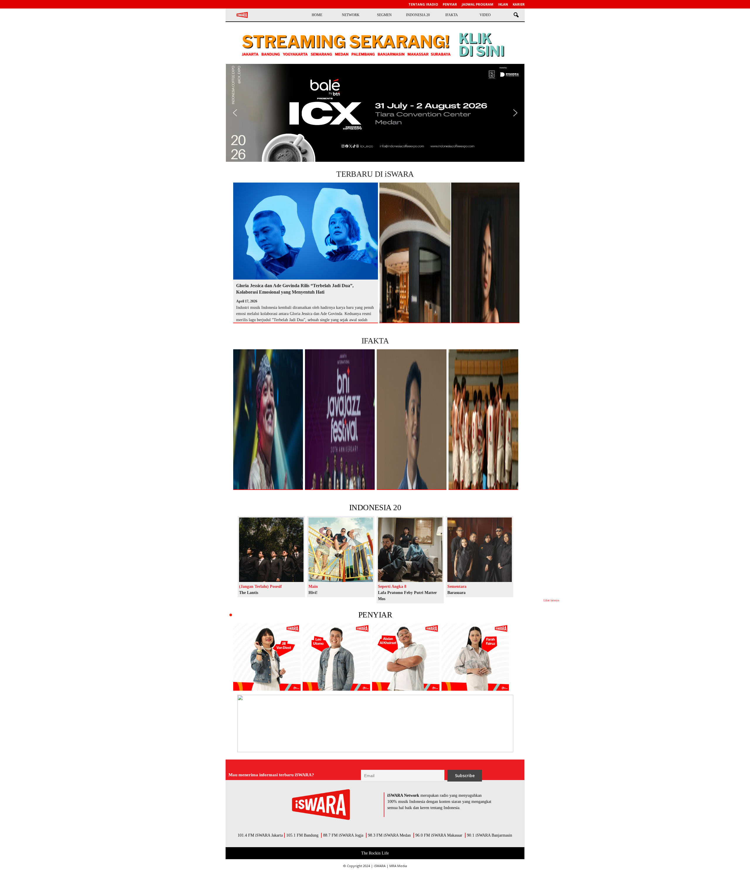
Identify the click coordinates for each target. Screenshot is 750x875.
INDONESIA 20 (418, 15)
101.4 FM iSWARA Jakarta (260, 835)
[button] (515, 15)
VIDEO (485, 15)
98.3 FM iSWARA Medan (389, 835)
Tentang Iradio (423, 4)
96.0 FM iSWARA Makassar (438, 835)
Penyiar (450, 4)
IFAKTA (451, 15)
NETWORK (350, 15)
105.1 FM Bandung (302, 835)
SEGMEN (384, 15)
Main (313, 586)
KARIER (519, 4)
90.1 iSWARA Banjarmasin (489, 835)
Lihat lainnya (551, 600)
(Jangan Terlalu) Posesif (260, 586)
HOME (317, 15)
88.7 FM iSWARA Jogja (343, 835)
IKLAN (503, 4)
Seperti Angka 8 (392, 586)
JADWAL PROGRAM (477, 4)
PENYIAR (375, 614)
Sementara (456, 586)
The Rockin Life (375, 853)
